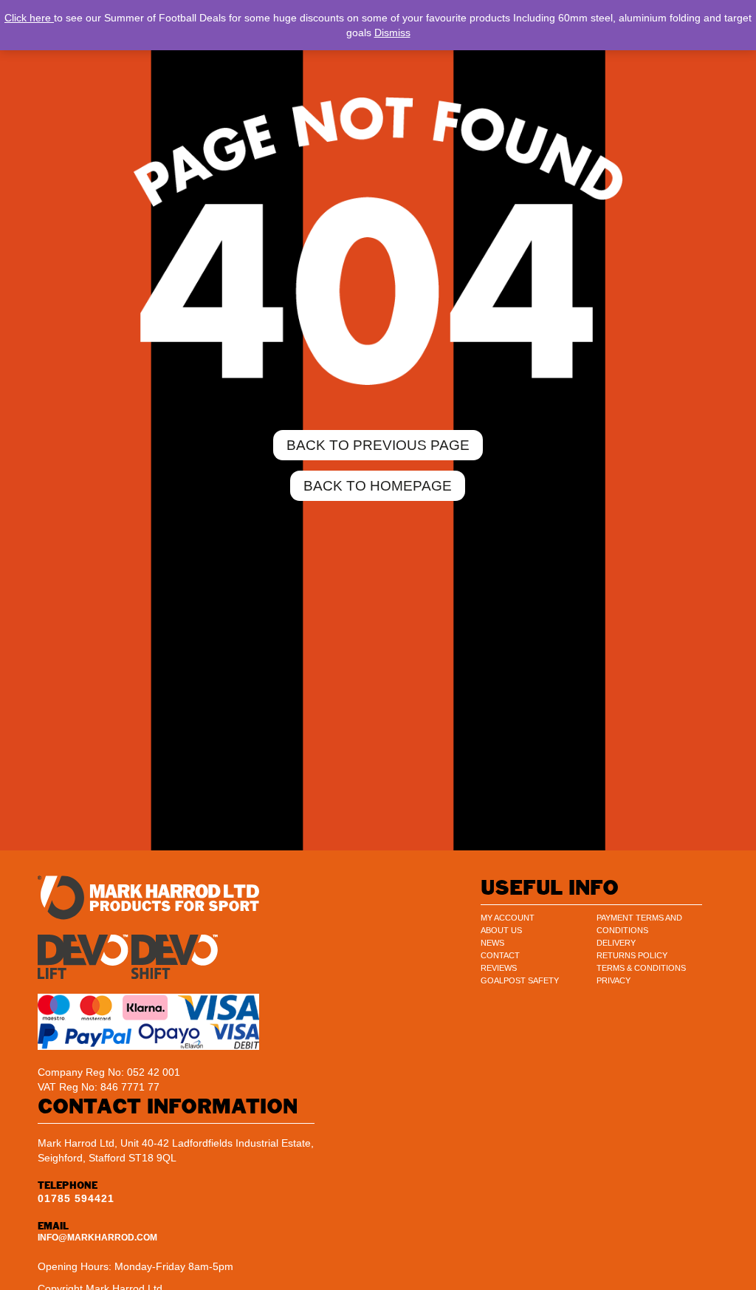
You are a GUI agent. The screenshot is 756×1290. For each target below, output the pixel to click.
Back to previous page (378, 445)
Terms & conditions (641, 967)
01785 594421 (76, 1198)
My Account (508, 917)
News (492, 942)
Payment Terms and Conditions (639, 924)
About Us (501, 930)
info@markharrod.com (97, 1237)
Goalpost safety (520, 980)
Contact (500, 955)
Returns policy (632, 955)
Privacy (613, 980)
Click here (29, 18)
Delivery (616, 942)
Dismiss (392, 32)
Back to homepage (377, 486)
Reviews (499, 967)
